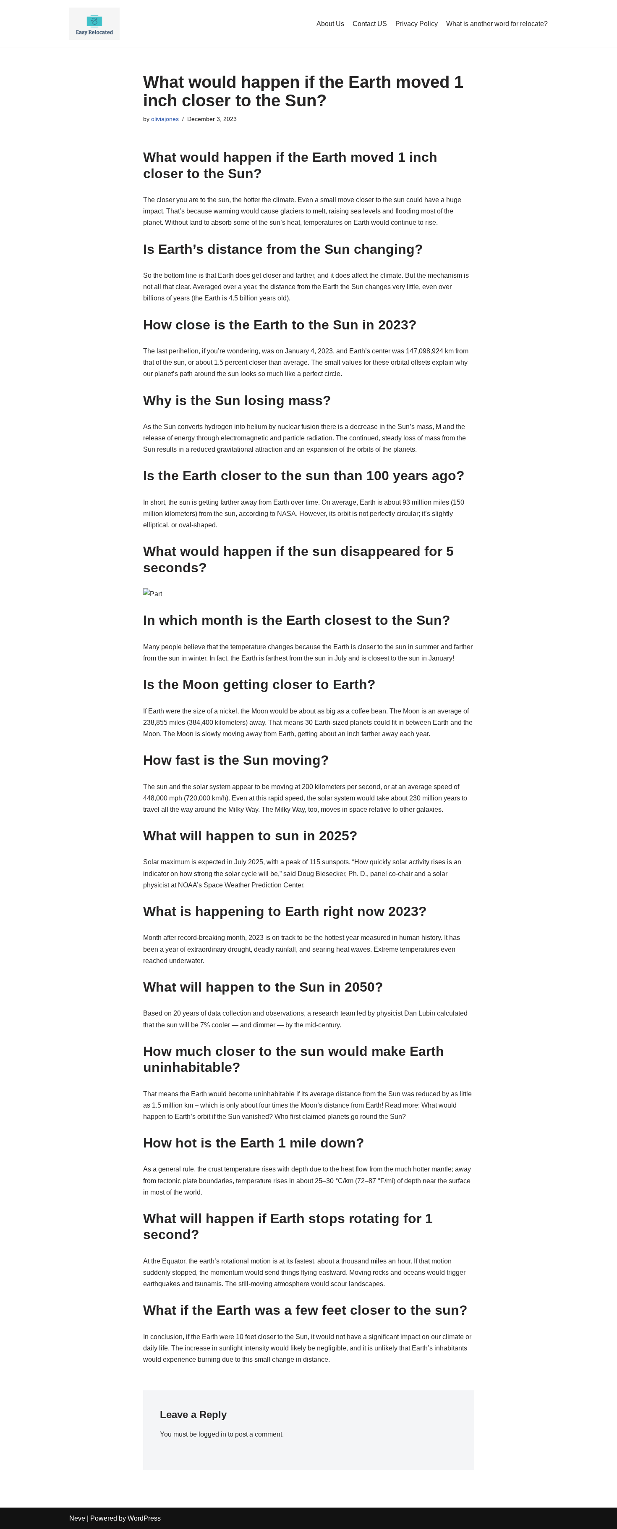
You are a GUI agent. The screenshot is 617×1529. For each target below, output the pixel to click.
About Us (330, 23)
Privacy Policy (416, 23)
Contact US (370, 23)
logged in (212, 1434)
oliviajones (165, 119)
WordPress (144, 1518)
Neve (77, 1518)
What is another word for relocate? (497, 23)
